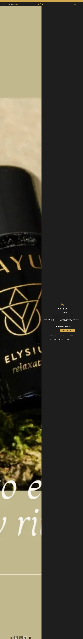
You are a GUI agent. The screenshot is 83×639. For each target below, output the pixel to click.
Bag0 (79, 4)
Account (75, 4)
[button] (62, 312)
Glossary (17, 4)
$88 (67, 330)
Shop (4, 4)
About (8, 4)
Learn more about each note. (55, 341)
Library (12, 4)
